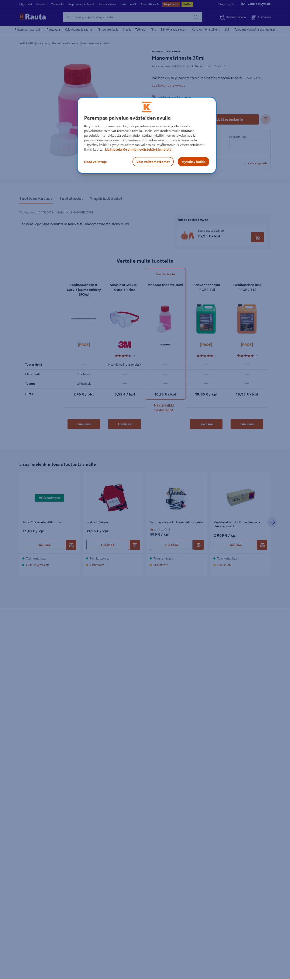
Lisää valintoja (95, 161)
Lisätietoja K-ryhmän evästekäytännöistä (138, 149)
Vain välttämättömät (153, 161)
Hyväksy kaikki (194, 161)
